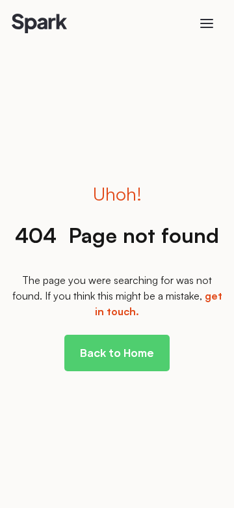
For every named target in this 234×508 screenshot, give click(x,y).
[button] (206, 23)
